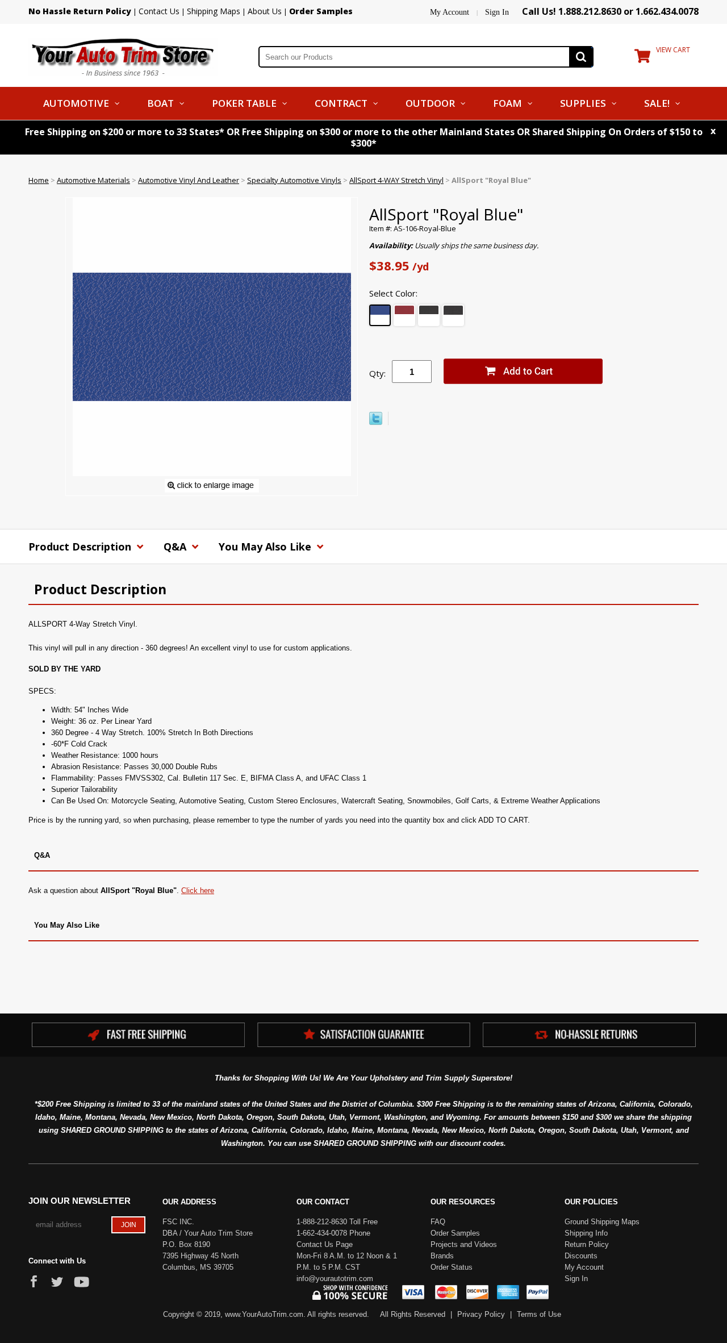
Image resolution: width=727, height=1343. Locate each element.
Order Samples (455, 1233)
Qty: (377, 373)
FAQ (438, 1221)
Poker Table (244, 103)
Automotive (76, 103)
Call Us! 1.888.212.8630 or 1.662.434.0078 (610, 11)
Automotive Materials (93, 180)
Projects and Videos (464, 1244)
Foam (507, 103)
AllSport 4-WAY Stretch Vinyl (396, 180)
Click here (197, 890)
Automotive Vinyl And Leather (188, 180)
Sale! (657, 103)
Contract (341, 103)
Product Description (81, 546)
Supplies (583, 103)
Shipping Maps (213, 11)
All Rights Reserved (412, 1314)
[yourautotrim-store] (123, 56)
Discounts (581, 1256)
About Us (265, 11)
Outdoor (430, 103)
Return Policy (587, 1244)
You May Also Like (266, 546)
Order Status (452, 1267)
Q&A (176, 546)
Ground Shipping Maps (602, 1221)
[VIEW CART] (642, 58)
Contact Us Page (324, 1244)
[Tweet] (375, 422)
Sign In (497, 12)
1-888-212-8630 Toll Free (337, 1221)
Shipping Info (586, 1233)
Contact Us (159, 11)
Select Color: (393, 293)
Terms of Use (539, 1314)
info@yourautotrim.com (334, 1278)
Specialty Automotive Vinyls (294, 180)
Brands (442, 1256)
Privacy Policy (481, 1314)
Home (38, 180)
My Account (449, 12)
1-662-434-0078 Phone (333, 1233)
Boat (160, 103)
